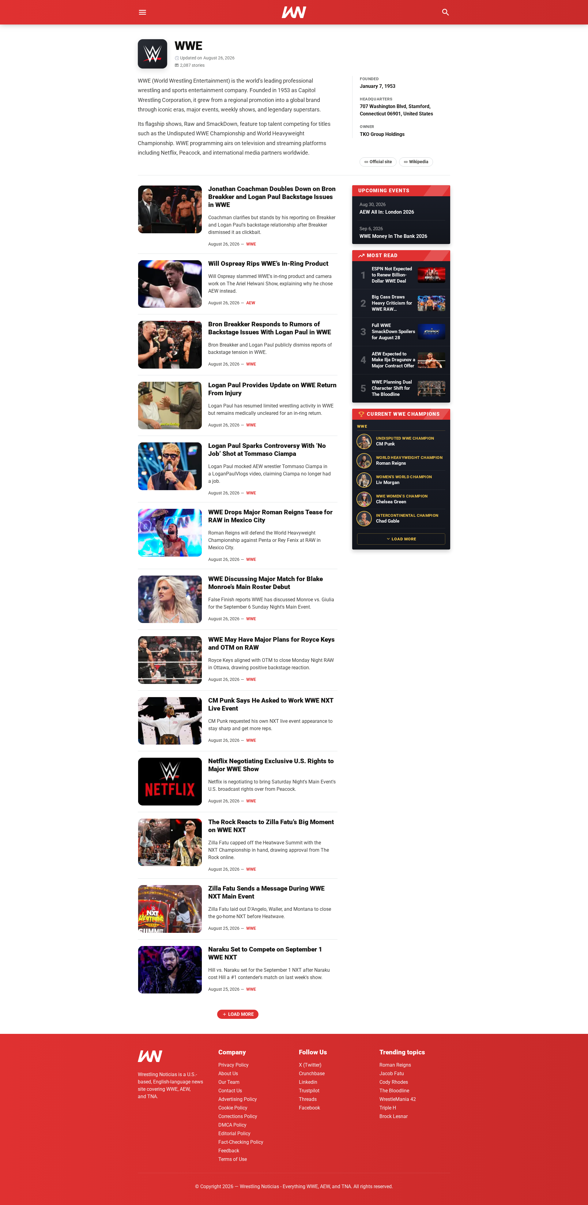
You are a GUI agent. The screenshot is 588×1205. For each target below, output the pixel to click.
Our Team (228, 1082)
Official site (381, 161)
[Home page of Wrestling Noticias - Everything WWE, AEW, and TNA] (294, 12)
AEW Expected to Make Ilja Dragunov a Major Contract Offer (393, 360)
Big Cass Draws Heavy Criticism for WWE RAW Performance (392, 303)
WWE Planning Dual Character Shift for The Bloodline (392, 388)
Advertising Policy (237, 1099)
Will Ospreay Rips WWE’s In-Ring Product (268, 263)
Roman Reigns (395, 1065)
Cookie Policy (232, 1108)
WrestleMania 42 (397, 1099)
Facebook (309, 1108)
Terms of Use (232, 1159)
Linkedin (308, 1082)
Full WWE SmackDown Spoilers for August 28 (393, 331)
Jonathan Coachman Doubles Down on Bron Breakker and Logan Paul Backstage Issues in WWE (272, 196)
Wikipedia (418, 161)
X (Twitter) (310, 1065)
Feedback (228, 1151)
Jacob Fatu (391, 1073)
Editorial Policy (234, 1133)
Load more (241, 1014)
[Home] (150, 1057)
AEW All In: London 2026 (387, 212)
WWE (251, 244)
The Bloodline (394, 1091)
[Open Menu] (142, 12)
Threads (308, 1099)
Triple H (387, 1108)
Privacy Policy (233, 1065)
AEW (250, 302)
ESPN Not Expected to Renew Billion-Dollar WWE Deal (392, 275)
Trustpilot (309, 1091)
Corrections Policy (237, 1116)
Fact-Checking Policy (240, 1142)
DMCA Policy (232, 1125)
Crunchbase (312, 1073)
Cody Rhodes (393, 1082)
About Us (228, 1073)
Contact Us (230, 1091)
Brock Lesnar (393, 1116)
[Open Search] (445, 12)
